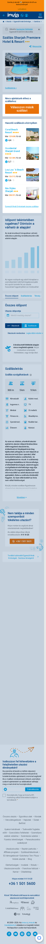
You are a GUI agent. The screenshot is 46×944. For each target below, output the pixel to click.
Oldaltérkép (26, 872)
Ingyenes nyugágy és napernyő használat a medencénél (15, 404)
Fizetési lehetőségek (14, 839)
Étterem (13, 428)
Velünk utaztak (19, 859)
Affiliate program (11, 852)
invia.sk (32, 923)
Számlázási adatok (29, 836)
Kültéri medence (33, 399)
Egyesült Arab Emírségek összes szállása (21, 206)
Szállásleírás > (11, 88)
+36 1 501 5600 (22, 883)
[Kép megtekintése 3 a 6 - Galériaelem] (26, 79)
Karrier (16, 872)
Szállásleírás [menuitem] (26, 296)
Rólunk (34, 865)
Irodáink (25, 865)
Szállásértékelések (30, 852)
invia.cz (25, 923)
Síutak (36, 820)
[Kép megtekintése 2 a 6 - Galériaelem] (18, 79)
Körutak (37, 816)
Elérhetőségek (12, 865)
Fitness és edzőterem (15, 416)
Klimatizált (14, 399)
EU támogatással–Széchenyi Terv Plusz (21, 855)
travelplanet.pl (10, 925)
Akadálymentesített (33, 416)
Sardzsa (37, 21)
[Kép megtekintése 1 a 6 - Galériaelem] (9, 79)
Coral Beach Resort (11, 131)
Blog (30, 859)
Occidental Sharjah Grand (12, 149)
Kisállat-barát (33, 422)
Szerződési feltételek (19, 832)
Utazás (9, 21)
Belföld (22, 823)
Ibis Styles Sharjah (10, 189)
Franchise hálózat (30, 868)
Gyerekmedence (15, 422)
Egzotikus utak (26, 816)
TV (29, 404)
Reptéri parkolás (29, 849)
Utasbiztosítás (13, 849)
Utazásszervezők (12, 868)
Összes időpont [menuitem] (11, 296)
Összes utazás (10, 816)
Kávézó (31, 428)
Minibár (13, 410)
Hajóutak (27, 820)
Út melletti (32, 410)
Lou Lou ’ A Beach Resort (14, 171)
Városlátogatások (13, 820)
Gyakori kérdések (12, 829)
